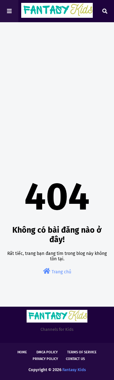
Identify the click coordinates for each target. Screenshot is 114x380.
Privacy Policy (45, 359)
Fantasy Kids (74, 369)
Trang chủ (60, 272)
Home (22, 352)
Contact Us (75, 359)
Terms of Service (82, 352)
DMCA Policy (47, 352)
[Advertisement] (57, 89)
